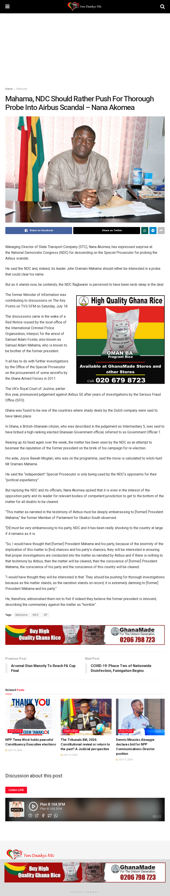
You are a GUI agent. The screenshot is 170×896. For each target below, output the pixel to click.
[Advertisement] (85, 47)
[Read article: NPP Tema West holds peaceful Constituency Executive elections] (30, 717)
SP (45, 614)
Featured (21, 88)
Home (9, 88)
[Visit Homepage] (85, 6)
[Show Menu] (7, 6)
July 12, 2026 (125, 759)
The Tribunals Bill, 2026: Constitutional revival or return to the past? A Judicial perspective (85, 744)
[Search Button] (162, 6)
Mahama (21, 614)
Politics (15, 731)
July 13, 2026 (14, 750)
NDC (36, 614)
